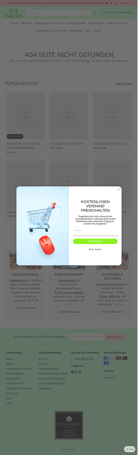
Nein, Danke (95, 249)
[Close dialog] (118, 189)
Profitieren (95, 241)
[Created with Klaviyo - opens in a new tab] (69, 267)
